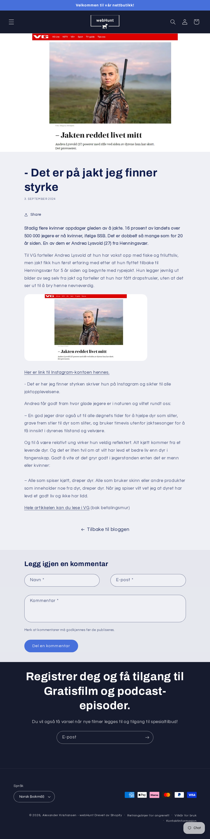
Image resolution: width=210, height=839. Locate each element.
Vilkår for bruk (185, 815)
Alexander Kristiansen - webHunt (68, 815)
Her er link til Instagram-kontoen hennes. (67, 372)
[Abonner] (147, 737)
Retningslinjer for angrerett (148, 815)
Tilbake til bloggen (108, 529)
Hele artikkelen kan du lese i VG (57, 508)
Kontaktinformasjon (181, 821)
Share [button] (35, 214)
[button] (11, 22)
